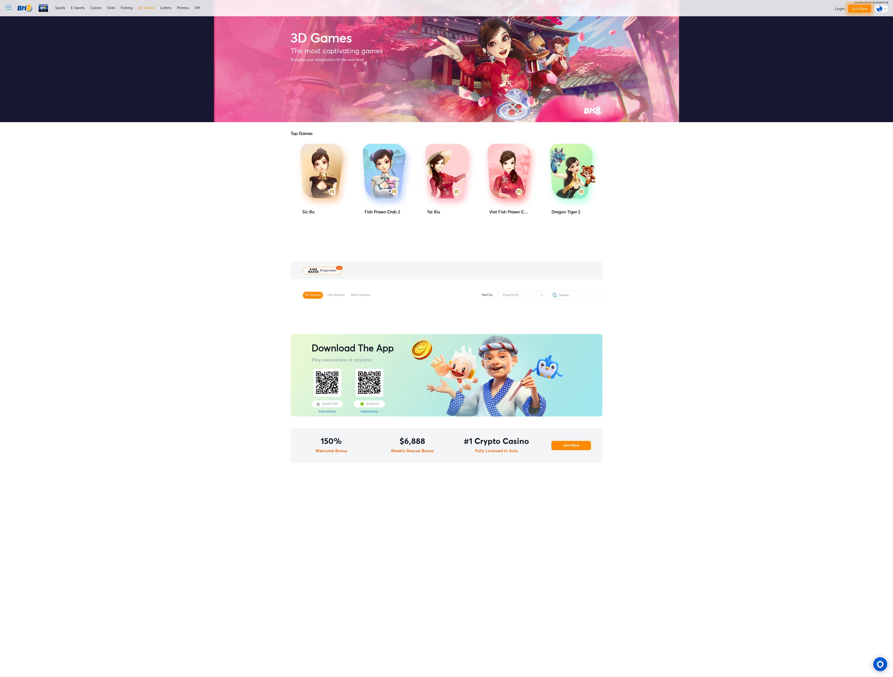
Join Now (859, 9)
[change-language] (881, 9)
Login (840, 9)
